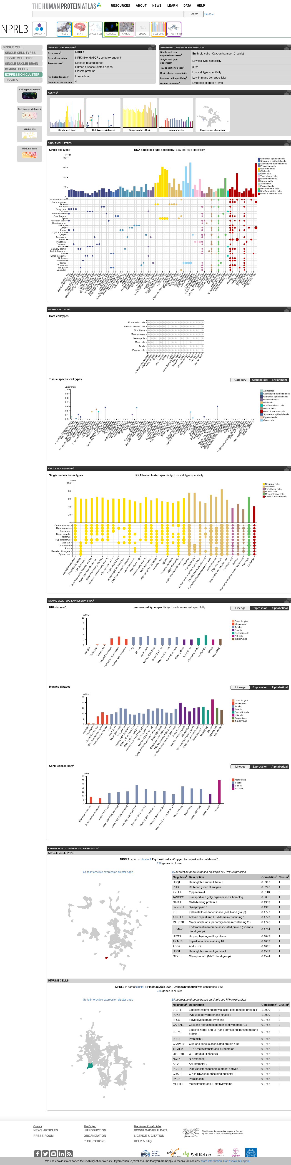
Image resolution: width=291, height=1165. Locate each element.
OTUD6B (178, 1054)
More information (211, 1161)
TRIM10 (178, 941)
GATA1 (177, 902)
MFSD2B (178, 922)
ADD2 (176, 946)
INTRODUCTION (95, 1130)
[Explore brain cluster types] (29, 135)
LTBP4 (177, 1009)
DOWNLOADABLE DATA (151, 1130)
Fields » (209, 14)
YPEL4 (177, 892)
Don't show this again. (236, 1161)
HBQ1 (176, 882)
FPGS (176, 1019)
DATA (187, 5)
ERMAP (178, 929)
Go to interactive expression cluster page (108, 872)
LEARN (172, 5)
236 (159, 991)
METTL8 (178, 1084)
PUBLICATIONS (94, 1141)
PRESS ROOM (43, 1136)
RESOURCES (120, 5)
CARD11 (178, 1024)
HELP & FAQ (143, 1141)
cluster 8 (141, 987)
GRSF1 (177, 1074)
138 (159, 863)
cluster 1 (146, 859)
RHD (176, 887)
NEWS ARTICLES (45, 1130)
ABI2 (176, 1064)
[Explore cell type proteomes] (29, 96)
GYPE (176, 956)
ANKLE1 (178, 917)
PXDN (177, 1079)
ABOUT (141, 5)
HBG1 (176, 951)
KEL (175, 912)
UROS (177, 936)
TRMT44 (178, 1049)
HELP (201, 5)
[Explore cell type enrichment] (29, 116)
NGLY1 (177, 1059)
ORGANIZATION (95, 1136)
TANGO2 (178, 897)
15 (173, 872)
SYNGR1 (178, 907)
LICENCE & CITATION (149, 1136)
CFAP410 (179, 1044)
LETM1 (177, 1032)
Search (194, 14)
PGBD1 (177, 1069)
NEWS (157, 5)
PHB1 (176, 1039)
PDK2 (176, 1014)
